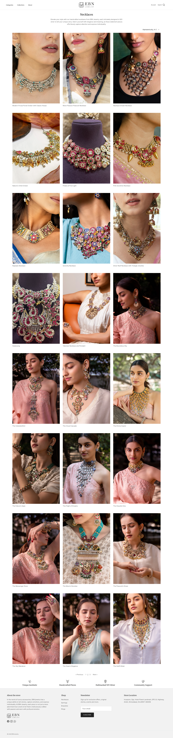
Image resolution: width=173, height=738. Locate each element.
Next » (95, 674)
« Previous (79, 674)
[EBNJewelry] (86, 5)
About (30, 5)
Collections (20, 5)
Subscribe (87, 715)
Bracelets (64, 706)
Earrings (64, 703)
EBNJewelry (15, 734)
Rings (63, 709)
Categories (9, 5)
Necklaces (65, 699)
